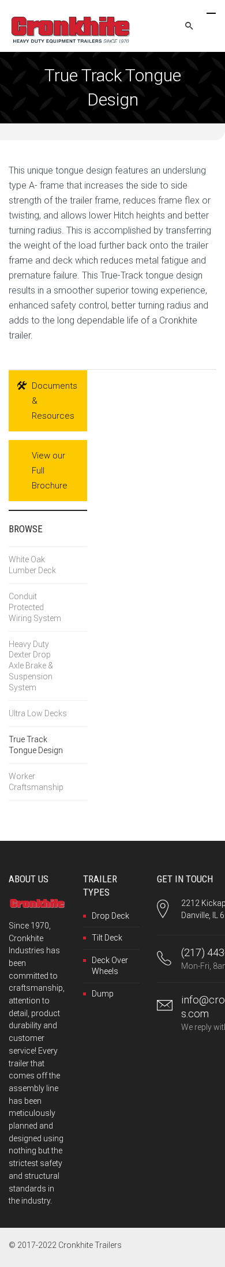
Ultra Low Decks (38, 713)
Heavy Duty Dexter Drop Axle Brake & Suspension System (31, 666)
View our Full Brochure (50, 470)
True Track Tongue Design (36, 745)
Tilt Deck (107, 937)
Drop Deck (110, 915)
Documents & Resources (54, 401)
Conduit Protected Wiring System (35, 607)
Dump (103, 993)
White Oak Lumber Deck (32, 565)
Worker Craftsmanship (36, 782)
